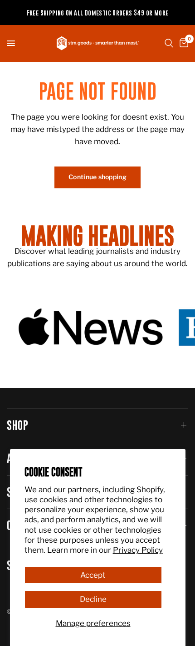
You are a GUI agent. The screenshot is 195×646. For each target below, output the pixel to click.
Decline (93, 599)
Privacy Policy (138, 550)
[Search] (168, 43)
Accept (93, 575)
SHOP (18, 425)
